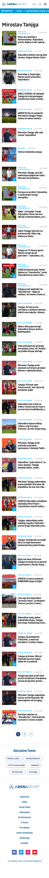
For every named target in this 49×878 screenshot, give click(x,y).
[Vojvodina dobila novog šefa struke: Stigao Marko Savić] (9, 57)
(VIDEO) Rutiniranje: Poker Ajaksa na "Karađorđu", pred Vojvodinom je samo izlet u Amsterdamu (32, 272)
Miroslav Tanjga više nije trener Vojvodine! (30, 134)
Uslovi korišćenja (24, 833)
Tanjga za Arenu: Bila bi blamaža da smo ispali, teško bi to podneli (30, 659)
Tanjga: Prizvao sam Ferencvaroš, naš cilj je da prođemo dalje (31, 387)
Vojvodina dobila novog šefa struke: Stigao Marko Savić (32, 56)
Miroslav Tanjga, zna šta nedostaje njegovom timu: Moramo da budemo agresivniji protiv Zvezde (31, 175)
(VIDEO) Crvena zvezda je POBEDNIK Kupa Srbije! (30, 580)
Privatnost (24, 827)
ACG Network (24, 817)
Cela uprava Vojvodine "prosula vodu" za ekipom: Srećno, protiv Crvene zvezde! (31, 601)
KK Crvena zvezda (16, 765)
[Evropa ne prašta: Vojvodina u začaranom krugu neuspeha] (9, 193)
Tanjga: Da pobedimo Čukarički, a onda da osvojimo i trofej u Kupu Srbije (30, 640)
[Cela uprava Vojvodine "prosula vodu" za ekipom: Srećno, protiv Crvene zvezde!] (9, 600)
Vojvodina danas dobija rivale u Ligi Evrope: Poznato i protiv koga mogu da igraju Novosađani (32, 426)
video (24, 802)
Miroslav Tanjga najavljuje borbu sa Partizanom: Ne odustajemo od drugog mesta (31, 698)
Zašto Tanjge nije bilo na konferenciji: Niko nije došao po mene (30, 234)
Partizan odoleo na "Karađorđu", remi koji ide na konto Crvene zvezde (31, 717)
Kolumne (21, 148)
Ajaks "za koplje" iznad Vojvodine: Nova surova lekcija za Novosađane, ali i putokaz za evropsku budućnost (31, 214)
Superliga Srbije (25, 51)
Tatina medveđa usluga (30, 152)
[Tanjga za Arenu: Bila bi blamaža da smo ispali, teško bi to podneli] (9, 659)
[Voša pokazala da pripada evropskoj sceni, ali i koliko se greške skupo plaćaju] (9, 348)
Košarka (35, 765)
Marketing (24, 838)
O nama (24, 822)
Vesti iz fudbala (25, 556)
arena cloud (24, 807)
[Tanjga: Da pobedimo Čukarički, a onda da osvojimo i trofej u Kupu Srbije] (9, 639)
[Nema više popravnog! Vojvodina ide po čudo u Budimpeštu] (9, 329)
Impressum (24, 812)
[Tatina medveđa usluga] (9, 154)
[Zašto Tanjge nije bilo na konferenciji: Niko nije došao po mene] (9, 232)
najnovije (24, 797)
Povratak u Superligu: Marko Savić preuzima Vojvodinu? (29, 77)
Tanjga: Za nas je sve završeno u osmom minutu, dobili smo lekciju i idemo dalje (32, 310)
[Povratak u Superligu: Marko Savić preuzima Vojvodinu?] (9, 77)
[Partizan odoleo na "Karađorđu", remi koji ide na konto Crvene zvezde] (9, 717)
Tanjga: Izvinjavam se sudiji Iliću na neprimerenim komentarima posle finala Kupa (32, 543)
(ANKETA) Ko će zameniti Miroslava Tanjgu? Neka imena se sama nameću (30, 116)
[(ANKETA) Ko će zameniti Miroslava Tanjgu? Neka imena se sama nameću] (9, 115)
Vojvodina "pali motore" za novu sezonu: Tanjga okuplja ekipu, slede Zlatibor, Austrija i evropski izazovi (32, 465)
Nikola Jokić (13, 758)
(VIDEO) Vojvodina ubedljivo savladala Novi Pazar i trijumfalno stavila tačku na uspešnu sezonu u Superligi (32, 504)
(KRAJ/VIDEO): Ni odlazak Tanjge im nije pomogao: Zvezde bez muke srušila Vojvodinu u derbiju (31, 96)
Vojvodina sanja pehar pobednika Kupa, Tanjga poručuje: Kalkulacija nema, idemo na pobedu (32, 620)
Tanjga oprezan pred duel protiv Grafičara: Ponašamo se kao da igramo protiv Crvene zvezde (32, 678)
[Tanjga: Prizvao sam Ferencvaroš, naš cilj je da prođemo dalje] (9, 387)
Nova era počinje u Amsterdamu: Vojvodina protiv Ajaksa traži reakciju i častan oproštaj (32, 40)
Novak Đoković (33, 758)
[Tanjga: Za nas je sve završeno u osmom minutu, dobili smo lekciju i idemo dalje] (9, 309)
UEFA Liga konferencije (24, 32)
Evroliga (33, 772)
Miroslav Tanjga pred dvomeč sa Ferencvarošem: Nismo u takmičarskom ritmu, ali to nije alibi (32, 368)
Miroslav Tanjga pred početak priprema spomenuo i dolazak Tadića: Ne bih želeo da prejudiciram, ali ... (32, 446)
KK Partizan (17, 772)
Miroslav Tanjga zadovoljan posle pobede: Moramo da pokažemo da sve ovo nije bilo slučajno (32, 484)
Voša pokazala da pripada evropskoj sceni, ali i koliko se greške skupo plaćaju (31, 349)
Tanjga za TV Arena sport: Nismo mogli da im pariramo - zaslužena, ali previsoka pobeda (31, 253)
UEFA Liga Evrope (25, 303)
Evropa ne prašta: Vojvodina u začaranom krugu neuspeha (32, 195)
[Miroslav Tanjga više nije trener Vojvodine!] (9, 135)
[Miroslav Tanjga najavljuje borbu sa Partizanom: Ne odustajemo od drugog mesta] (9, 697)
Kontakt (24, 843)
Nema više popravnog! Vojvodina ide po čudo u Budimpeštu (30, 329)
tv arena (13, 861)
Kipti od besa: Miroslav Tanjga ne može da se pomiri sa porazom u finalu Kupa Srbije (32, 562)
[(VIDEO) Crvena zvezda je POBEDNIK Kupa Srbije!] (9, 581)
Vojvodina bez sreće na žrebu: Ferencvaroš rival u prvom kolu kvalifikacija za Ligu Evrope (32, 407)
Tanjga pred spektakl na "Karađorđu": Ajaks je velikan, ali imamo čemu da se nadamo (32, 292)
